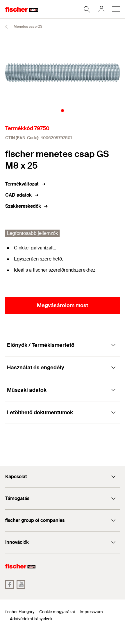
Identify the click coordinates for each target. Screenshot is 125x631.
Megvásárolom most (62, 305)
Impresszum (91, 611)
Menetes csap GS (27, 26)
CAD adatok (18, 195)
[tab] (62, 110)
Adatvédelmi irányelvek (31, 618)
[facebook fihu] (9, 584)
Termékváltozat (22, 184)
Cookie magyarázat (57, 611)
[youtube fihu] (21, 584)
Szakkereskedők (23, 206)
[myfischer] (101, 9)
